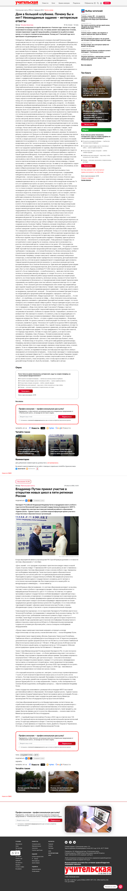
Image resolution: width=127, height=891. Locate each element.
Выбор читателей (94, 11)
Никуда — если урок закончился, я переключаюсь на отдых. (37, 387)
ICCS (49, 851)
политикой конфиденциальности (36, 420)
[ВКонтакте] (26, 501)
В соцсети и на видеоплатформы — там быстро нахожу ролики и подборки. (41, 378)
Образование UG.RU (23, 447)
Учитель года (19, 858)
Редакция (50, 844)
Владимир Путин (26, 755)
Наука (17, 846)
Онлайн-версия (35, 871)
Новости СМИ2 (7, 473)
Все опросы (19, 401)
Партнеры (50, 848)
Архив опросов (86, 180)
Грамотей (18, 860)
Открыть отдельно (87, 178)
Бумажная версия (36, 869)
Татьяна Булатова (27, 25)
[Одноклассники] (29, 501)
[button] (21, 469)
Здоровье (18, 864)
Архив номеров (64, 3)
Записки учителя (22, 785)
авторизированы (52, 463)
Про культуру (19, 848)
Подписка (76, 3)
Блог (53, 3)
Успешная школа (36, 844)
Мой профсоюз (35, 860)
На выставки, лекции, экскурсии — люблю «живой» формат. (37, 383)
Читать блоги (89, 124)
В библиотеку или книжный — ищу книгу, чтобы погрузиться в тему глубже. (41, 385)
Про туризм (18, 856)
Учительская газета (28, 486)
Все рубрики (19, 869)
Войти (107, 3)
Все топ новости (86, 65)
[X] (31, 501)
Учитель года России (37, 850)
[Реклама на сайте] (120, 887)
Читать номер (48, 10)
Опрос (85, 130)
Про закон (18, 850)
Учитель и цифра (20, 866)
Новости (45, 3)
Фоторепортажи (53, 853)
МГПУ (36, 755)
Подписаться (67, 417)
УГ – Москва (35, 858)
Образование (19, 844)
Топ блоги (86, 73)
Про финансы (19, 862)
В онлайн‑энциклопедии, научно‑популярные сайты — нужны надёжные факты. (43, 381)
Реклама (50, 846)
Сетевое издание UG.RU (37, 856)
